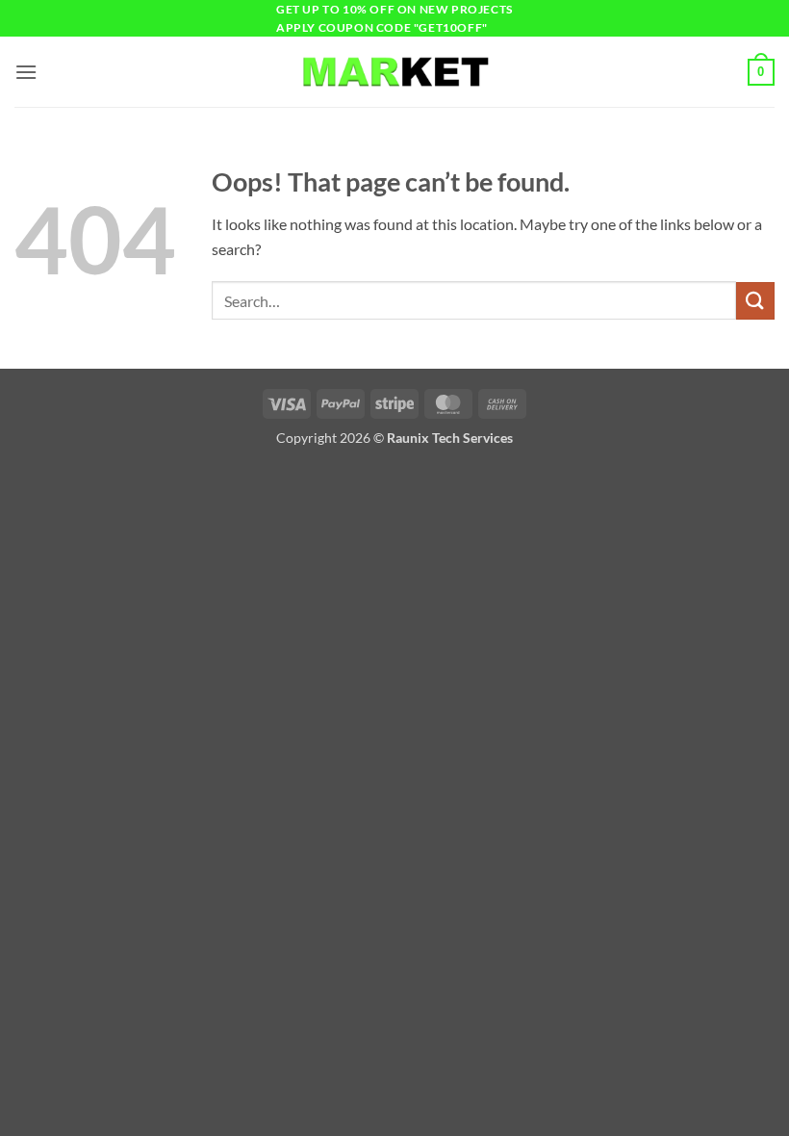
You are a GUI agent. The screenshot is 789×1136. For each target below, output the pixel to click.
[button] (26, 71)
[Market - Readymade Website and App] (394, 72)
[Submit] (755, 301)
